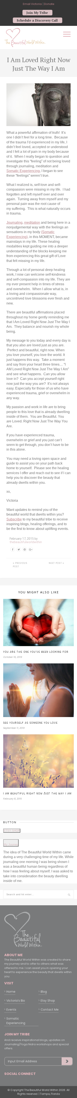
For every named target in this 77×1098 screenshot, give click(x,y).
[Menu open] (67, 34)
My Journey (11, 844)
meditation (32, 222)
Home (10, 991)
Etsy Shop (48, 1000)
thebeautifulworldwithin (26, 542)
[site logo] (24, 37)
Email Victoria (32, 4)
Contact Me (50, 1009)
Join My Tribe (37, 12)
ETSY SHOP (12, 830)
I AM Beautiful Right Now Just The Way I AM (37, 793)
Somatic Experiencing (23, 171)
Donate (48, 4)
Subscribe (14, 519)
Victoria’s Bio (15, 1000)
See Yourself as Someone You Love (30, 723)
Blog (44, 991)
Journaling (14, 222)
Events (11, 1009)
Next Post (56, 563)
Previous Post (20, 564)
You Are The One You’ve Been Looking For (36, 652)
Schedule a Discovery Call (37, 20)
